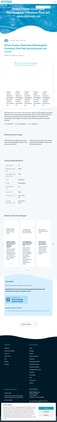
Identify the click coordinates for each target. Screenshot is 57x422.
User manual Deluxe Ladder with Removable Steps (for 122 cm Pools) (28, 311)
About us (6, 353)
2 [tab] (29, 270)
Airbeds (31, 353)
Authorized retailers (9, 351)
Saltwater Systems (34, 367)
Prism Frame (23, 40)
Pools (17, 40)
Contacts (6, 364)
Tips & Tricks (7, 356)
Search (53, 7)
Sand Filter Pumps (34, 364)
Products (12, 40)
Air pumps (32, 372)
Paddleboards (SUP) (34, 361)
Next (48, 103)
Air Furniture (32, 375)
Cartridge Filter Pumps (35, 369)
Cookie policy (7, 393)
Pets (30, 377)
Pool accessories (26, 324)
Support (6, 361)
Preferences (46, 411)
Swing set (31, 359)
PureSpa (31, 351)
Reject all (46, 415)
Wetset (31, 383)
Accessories (32, 380)
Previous (8, 103)
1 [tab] (27, 270)
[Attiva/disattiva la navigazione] (55, 2)
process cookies (19, 407)
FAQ (5, 359)
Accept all (46, 408)
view (10, 263)
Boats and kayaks (33, 356)
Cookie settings (8, 400)
